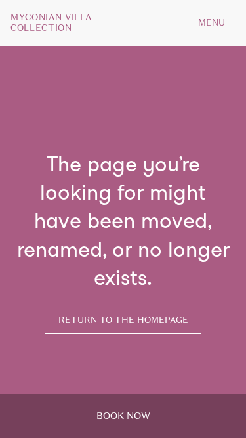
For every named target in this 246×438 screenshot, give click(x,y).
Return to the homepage (123, 320)
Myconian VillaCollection (51, 22)
